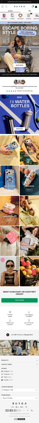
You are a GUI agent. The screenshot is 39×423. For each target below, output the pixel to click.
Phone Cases (4, 18)
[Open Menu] (2, 6)
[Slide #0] (17, 69)
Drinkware (28, 18)
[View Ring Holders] (20, 15)
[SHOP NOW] (19, 46)
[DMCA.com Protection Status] (19, 419)
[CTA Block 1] (19, 114)
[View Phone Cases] (4, 15)
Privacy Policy (25, 413)
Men (30, 11)
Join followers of (22, 334)
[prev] (1, 1)
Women (10, 11)
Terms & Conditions (15, 413)
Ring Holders (20, 18)
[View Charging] (12, 15)
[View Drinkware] (28, 15)
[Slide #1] (22, 69)
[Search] (6, 6)
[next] (37, 1)
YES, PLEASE (19, 300)
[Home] (19, 6)
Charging (12, 18)
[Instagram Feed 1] (19, 348)
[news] (32, 6)
